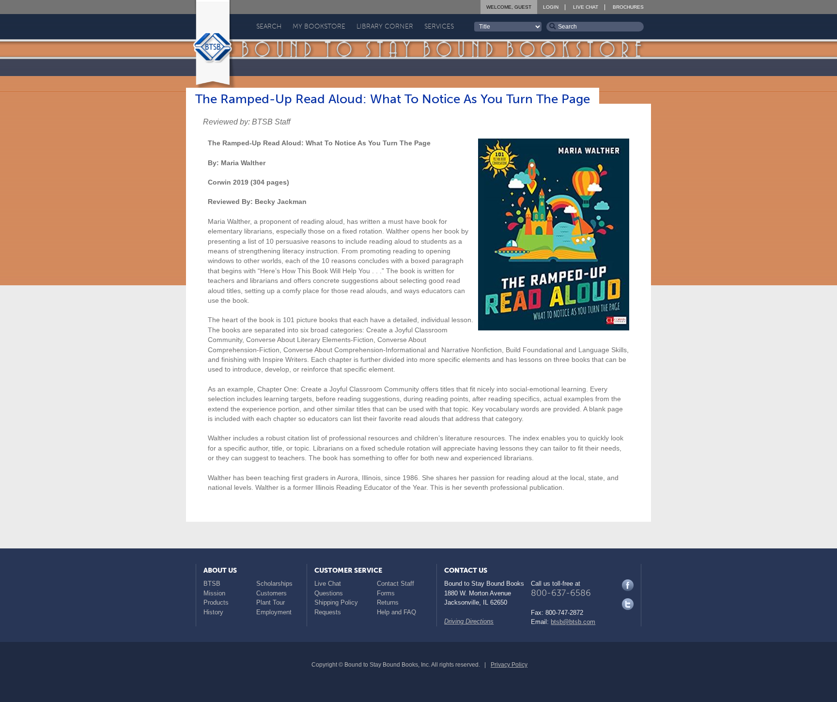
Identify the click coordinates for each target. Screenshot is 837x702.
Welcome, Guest (508, 7)
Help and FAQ (396, 612)
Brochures (628, 7)
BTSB (211, 583)
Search (268, 26)
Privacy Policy (509, 664)
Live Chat (585, 7)
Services (439, 26)
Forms (386, 593)
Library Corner (384, 26)
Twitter (628, 604)
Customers (271, 593)
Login (550, 7)
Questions (328, 593)
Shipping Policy (336, 602)
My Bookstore (319, 26)
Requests (327, 612)
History (213, 612)
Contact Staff (395, 583)
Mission (214, 593)
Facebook (628, 585)
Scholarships (274, 583)
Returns (388, 602)
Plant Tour (270, 602)
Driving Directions (469, 621)
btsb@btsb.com (573, 621)
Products (216, 602)
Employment (274, 612)
